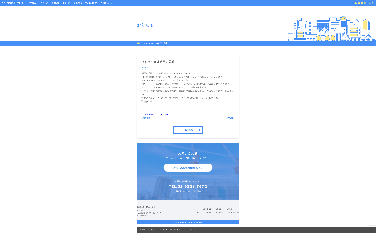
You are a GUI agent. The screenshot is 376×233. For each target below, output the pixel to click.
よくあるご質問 (92, 3)
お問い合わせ (107, 3)
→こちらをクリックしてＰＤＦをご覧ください (160, 114)
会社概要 (57, 3)
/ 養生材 (210, 209)
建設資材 (205, 209)
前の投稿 (146, 118)
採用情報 (67, 3)
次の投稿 (229, 118)
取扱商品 (34, 3)
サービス (45, 3)
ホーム (196, 209)
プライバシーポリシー (233, 212)
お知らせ (79, 3)
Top (138, 43)
